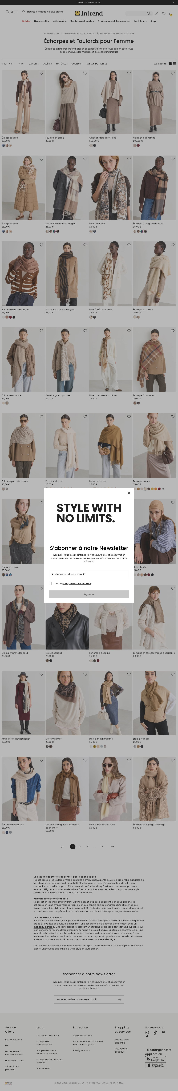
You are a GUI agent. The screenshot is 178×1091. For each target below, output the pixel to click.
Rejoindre (89, 594)
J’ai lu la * (72, 583)
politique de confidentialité (76, 583)
